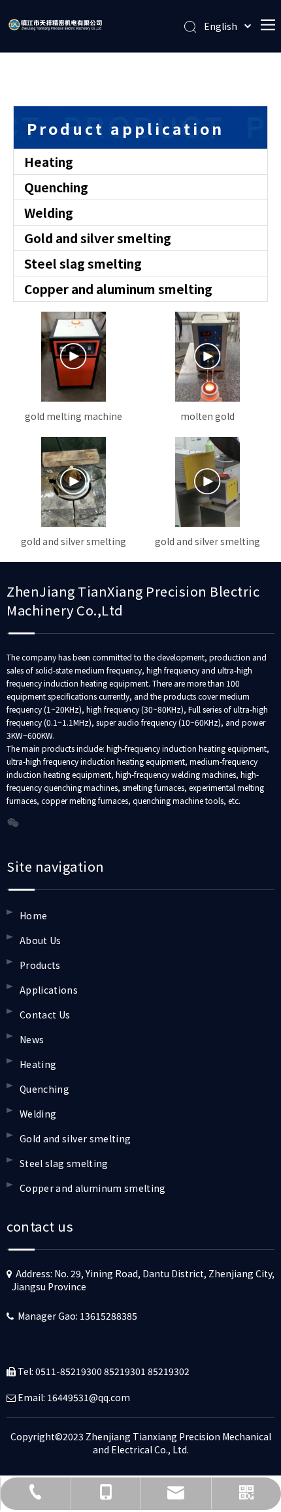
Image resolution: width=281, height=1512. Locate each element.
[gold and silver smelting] (73, 482)
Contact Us (45, 1014)
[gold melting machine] (73, 357)
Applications (49, 989)
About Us (40, 940)
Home (33, 915)
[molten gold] (207, 357)
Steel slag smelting (83, 263)
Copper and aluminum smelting (118, 288)
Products (40, 964)
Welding (48, 212)
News (32, 1039)
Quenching (56, 187)
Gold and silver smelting (97, 237)
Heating (48, 161)
